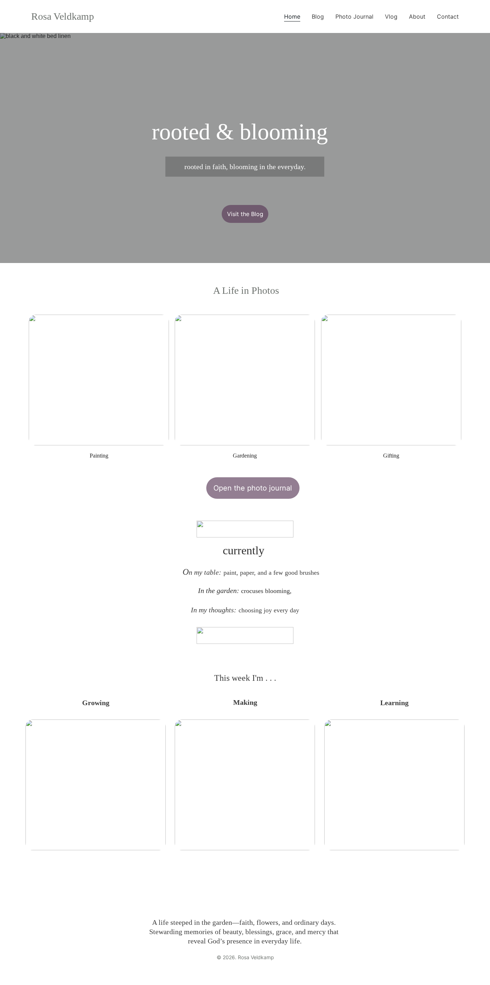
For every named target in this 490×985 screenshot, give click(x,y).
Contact (448, 16)
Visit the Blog (245, 213)
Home (292, 16)
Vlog (391, 16)
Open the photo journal (252, 488)
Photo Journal (354, 16)
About (417, 16)
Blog (318, 16)
